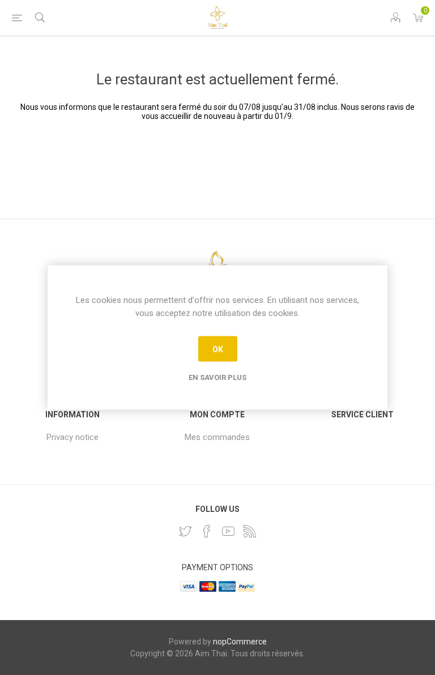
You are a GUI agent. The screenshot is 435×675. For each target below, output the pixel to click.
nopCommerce (240, 641)
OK (217, 348)
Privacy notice (72, 437)
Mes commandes (217, 437)
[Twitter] (185, 531)
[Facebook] (207, 531)
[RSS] (250, 531)
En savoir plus (217, 377)
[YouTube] (228, 531)
